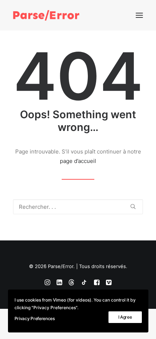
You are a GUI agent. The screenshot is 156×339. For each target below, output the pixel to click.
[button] (139, 15)
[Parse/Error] (46, 15)
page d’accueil (78, 160)
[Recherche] (78, 206)
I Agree (125, 317)
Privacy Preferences (35, 318)
